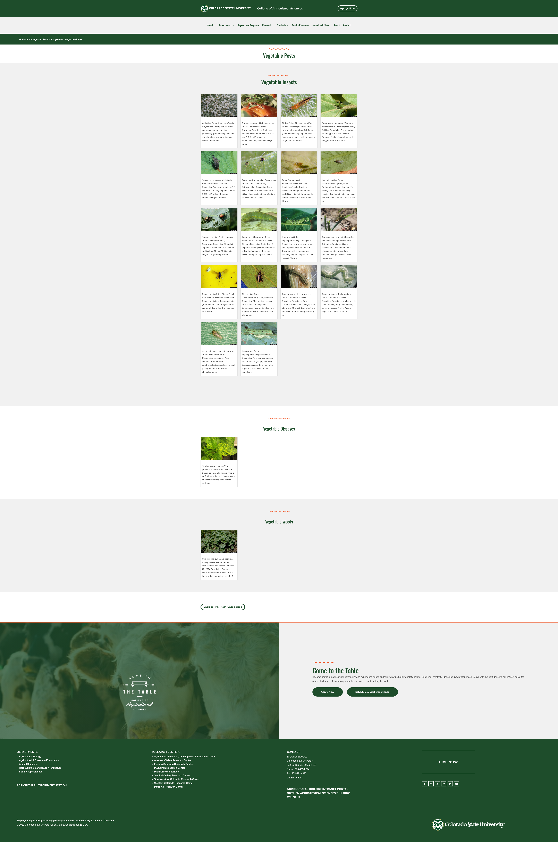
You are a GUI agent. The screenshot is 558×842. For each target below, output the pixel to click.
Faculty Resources (300, 25)
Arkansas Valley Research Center (172, 760)
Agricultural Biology (30, 756)
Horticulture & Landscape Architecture (40, 768)
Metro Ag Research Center (168, 787)
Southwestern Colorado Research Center (177, 779)
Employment (24, 820)
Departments (225, 25)
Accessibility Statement (89, 820)
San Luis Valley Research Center (172, 775)
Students (281, 25)
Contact (347, 25)
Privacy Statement (64, 820)
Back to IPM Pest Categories (222, 607)
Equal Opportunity (42, 820)
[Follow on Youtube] (456, 783)
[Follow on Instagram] (431, 783)
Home (25, 39)
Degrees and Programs (248, 25)
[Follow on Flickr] (443, 783)
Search (337, 25)
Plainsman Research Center (169, 768)
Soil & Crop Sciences (30, 771)
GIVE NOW (448, 762)
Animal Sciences (28, 764)
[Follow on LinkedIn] (450, 783)
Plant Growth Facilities (166, 771)
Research (266, 25)
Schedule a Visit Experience (373, 692)
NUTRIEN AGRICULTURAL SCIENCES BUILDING (318, 793)
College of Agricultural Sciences (280, 8)
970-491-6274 (302, 769)
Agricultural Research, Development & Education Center (185, 756)
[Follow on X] (437, 783)
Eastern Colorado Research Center (173, 764)
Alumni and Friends (321, 25)
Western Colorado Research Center (173, 783)
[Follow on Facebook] (424, 783)
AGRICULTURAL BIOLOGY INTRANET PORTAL (317, 789)
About (210, 25)
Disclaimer (109, 820)
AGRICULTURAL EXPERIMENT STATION (42, 785)
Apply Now (347, 8)
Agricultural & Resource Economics (39, 760)
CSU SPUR (294, 797)
